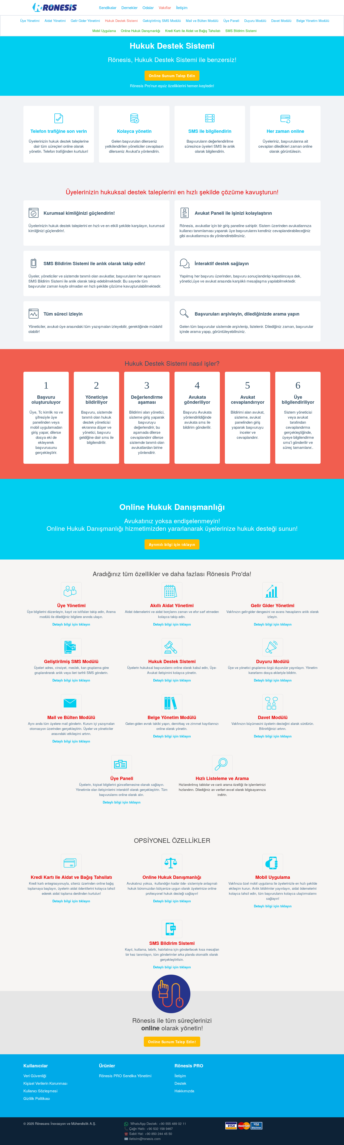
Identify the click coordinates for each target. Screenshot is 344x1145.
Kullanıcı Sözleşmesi (40, 1090)
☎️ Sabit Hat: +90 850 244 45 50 (148, 1133)
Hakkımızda (184, 1090)
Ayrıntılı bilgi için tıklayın (172, 544)
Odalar (148, 7)
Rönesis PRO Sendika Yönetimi (125, 1075)
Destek (180, 1083)
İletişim (182, 7)
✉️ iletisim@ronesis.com (142, 1138)
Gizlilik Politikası (36, 1098)
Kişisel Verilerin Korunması (45, 1083)
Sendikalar (107, 7)
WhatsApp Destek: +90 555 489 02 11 (157, 1123)
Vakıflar (165, 7)
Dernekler (129, 7)
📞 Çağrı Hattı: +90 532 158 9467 (148, 1128)
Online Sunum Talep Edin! (172, 1041)
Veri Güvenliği (34, 1075)
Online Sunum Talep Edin (172, 75)
